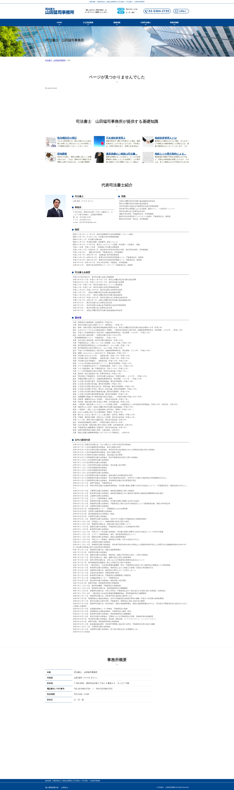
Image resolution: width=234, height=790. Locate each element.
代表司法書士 (146, 22)
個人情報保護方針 (52, 787)
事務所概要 (174, 22)
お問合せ (182, 11)
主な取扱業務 (88, 22)
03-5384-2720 (159, 11)
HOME (59, 22)
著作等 (78, 317)
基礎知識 (116, 22)
